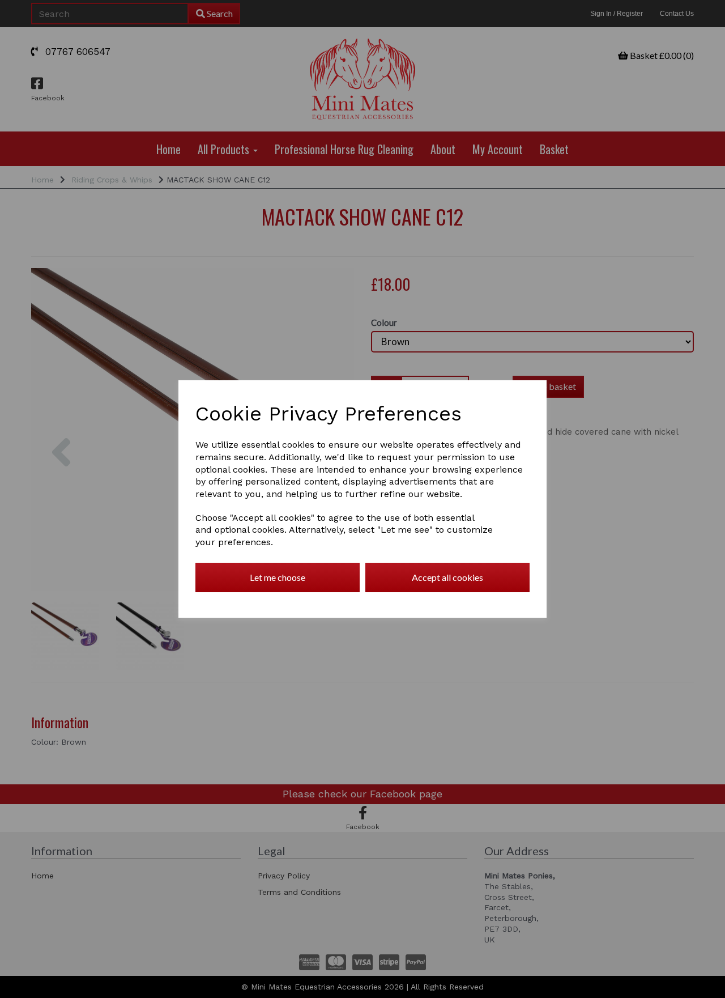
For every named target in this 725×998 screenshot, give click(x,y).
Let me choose (277, 577)
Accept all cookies (447, 577)
